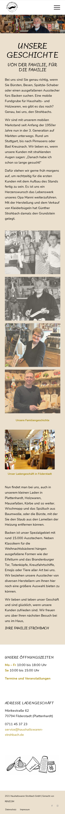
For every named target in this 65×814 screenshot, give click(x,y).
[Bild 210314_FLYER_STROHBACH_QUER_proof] (34, 253)
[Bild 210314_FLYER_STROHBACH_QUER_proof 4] (34, 393)
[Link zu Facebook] (52, 806)
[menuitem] (55, 7)
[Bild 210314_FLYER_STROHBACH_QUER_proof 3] (34, 346)
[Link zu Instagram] (57, 806)
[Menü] (55, 7)
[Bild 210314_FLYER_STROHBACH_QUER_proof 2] (34, 300)
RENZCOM (9, 801)
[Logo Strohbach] (27, 7)
